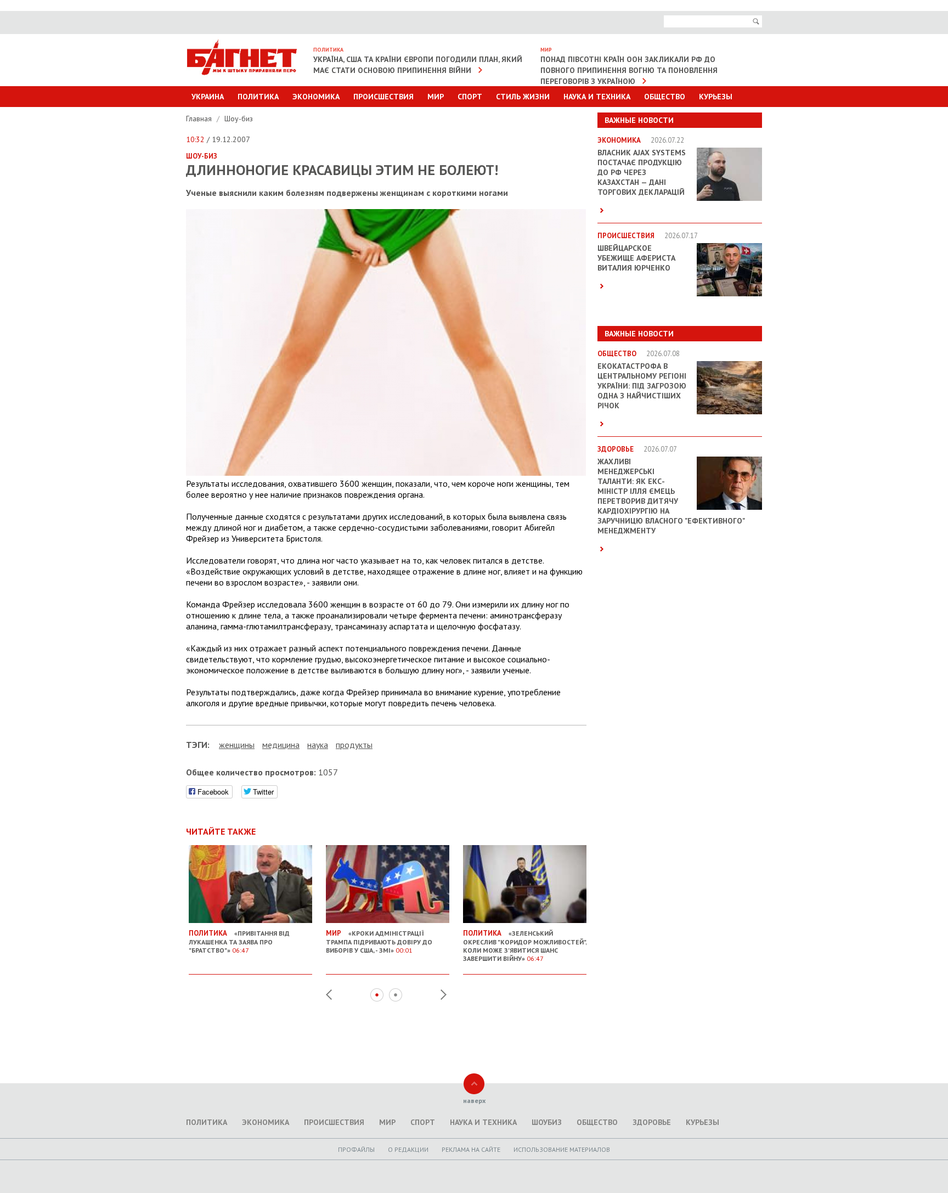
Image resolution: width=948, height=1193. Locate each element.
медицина (281, 744)
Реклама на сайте (471, 1149)
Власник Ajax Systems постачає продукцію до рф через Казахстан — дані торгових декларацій (641, 172)
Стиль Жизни (523, 97)
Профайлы (356, 1149)
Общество (664, 97)
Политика (258, 97)
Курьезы (715, 97)
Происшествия (383, 97)
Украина (207, 97)
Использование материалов (562, 1149)
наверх (474, 1100)
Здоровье (652, 1122)
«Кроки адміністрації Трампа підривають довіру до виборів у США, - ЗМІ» (379, 941)
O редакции (408, 1149)
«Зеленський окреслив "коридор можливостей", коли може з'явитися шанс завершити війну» (524, 945)
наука (317, 744)
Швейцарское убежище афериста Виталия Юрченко (636, 258)
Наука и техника (596, 97)
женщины (237, 744)
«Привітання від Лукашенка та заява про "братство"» (239, 941)
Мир (435, 97)
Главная (200, 118)
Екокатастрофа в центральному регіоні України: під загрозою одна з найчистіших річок (641, 385)
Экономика (316, 97)
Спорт (470, 97)
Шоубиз (547, 1122)
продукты (354, 744)
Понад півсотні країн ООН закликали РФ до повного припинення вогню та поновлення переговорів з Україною (629, 70)
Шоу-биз (238, 118)
